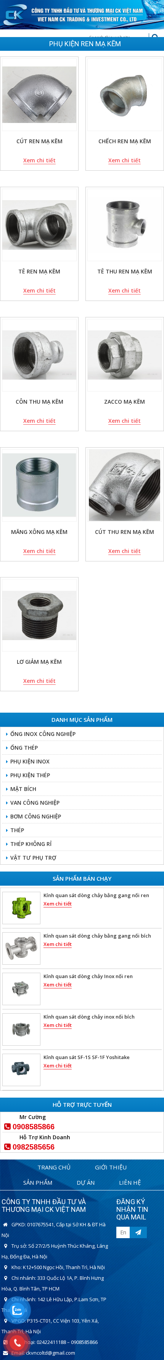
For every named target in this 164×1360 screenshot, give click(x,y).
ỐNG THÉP (24, 747)
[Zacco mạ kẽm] (125, 355)
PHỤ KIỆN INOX (30, 761)
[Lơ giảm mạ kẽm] (39, 615)
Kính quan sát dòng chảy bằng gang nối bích (97, 935)
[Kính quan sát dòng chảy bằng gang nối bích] (21, 948)
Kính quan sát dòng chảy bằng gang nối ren (96, 895)
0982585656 (34, 1147)
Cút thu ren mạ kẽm (124, 531)
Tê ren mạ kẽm (39, 271)
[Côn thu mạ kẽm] (39, 355)
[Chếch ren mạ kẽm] (125, 95)
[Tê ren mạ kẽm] (39, 225)
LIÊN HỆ (130, 1182)
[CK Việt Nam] (82, 14)
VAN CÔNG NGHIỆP (34, 802)
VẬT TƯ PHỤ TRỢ (33, 857)
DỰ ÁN (86, 1182)
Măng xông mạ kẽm (39, 531)
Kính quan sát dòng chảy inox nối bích (89, 1016)
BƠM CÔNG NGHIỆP (35, 816)
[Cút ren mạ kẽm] (39, 95)
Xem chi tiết (39, 160)
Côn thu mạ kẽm (39, 401)
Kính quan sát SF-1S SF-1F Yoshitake (86, 1057)
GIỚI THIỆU (111, 1167)
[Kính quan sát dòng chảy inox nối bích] (21, 1029)
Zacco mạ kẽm (124, 401)
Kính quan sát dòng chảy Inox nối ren (88, 976)
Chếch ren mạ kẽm (124, 141)
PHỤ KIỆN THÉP (30, 775)
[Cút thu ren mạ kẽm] (125, 485)
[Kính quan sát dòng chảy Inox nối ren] (21, 989)
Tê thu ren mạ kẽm (124, 271)
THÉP (17, 830)
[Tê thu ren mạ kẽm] (125, 225)
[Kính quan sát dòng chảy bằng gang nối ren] (21, 908)
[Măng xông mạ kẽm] (39, 485)
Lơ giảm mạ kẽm (39, 661)
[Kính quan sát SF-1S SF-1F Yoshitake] (21, 1070)
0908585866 (34, 1126)
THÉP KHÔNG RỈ (30, 843)
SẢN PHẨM (37, 1182)
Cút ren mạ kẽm (39, 141)
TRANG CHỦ (54, 1167)
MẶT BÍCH (23, 788)
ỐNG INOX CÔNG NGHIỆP (43, 733)
